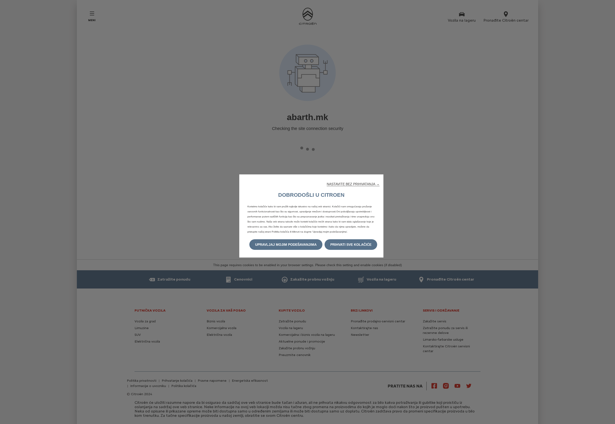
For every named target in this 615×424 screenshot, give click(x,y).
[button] (353, 184)
